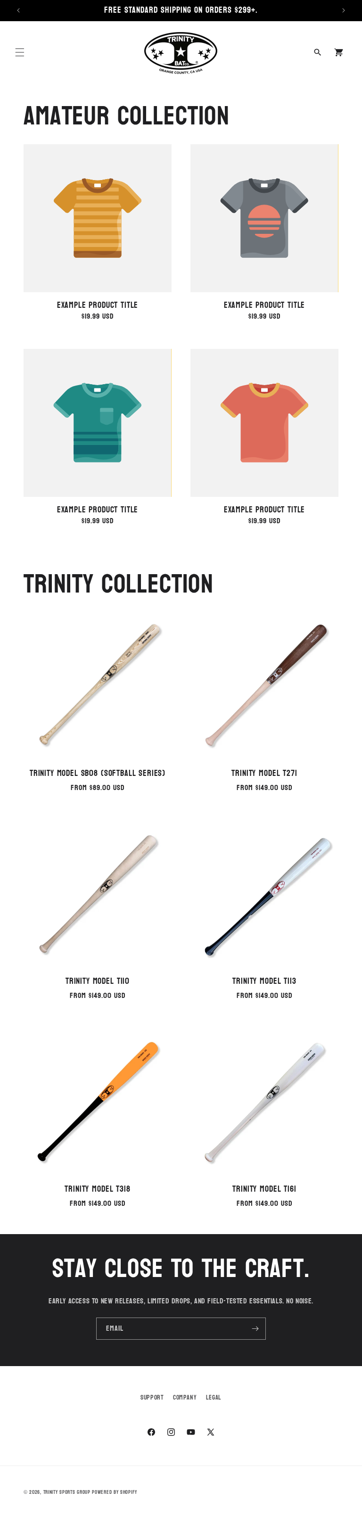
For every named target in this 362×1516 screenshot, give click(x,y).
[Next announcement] (343, 10)
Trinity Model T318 (97, 1189)
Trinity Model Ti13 (264, 981)
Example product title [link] (98, 305)
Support (152, 1397)
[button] (19, 52)
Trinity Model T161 (264, 1189)
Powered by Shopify (114, 1492)
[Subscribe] (255, 1329)
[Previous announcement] (18, 10)
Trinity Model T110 (98, 981)
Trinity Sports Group (66, 1492)
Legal (214, 1397)
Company (185, 1397)
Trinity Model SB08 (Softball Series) (97, 773)
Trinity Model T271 (264, 773)
